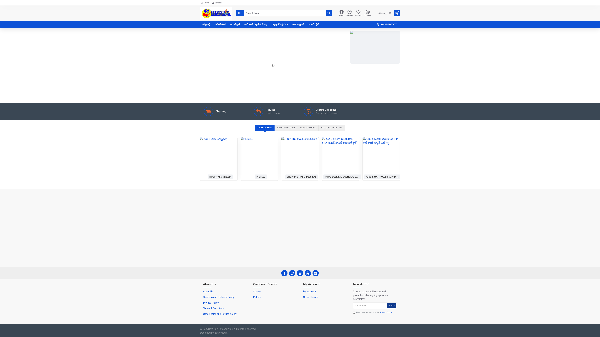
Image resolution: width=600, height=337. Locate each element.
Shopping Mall (286, 127)
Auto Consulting (332, 127)
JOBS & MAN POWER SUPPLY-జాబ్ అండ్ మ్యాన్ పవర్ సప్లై (383, 176)
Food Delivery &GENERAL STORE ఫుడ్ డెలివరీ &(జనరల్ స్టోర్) (342, 176)
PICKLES (260, 176)
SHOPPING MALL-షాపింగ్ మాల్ (301, 176)
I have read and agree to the (374, 312)
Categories (265, 127)
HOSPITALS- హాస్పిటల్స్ (220, 176)
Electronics (308, 127)
